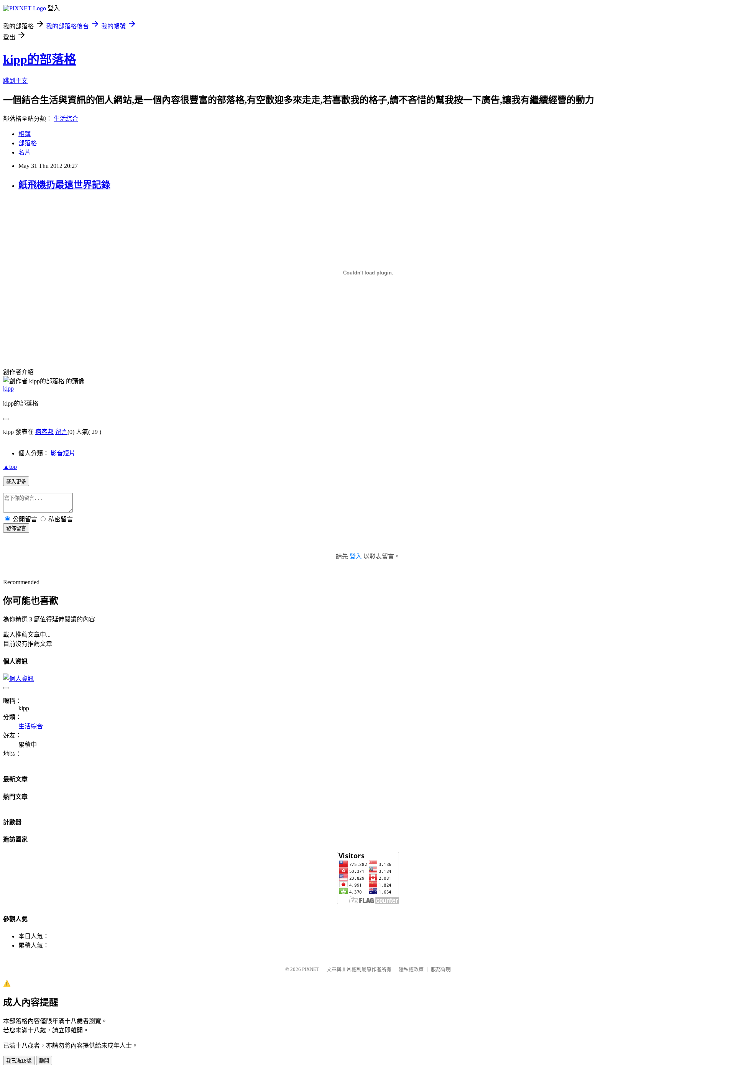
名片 (24, 152)
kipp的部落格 (39, 59)
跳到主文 (15, 80)
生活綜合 (66, 118)
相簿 (24, 134)
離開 (44, 1061)
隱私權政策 (411, 969)
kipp (8, 388)
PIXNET (310, 969)
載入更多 (16, 482)
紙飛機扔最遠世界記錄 (64, 185)
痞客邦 (44, 432)
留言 (61, 432)
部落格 (27, 143)
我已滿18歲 (18, 1061)
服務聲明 (441, 969)
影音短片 (63, 453)
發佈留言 (16, 528)
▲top (10, 466)
